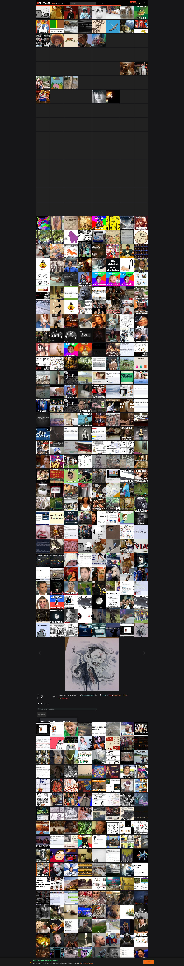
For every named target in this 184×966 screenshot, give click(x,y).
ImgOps (104, 695)
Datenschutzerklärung (86, 963)
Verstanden (148, 962)
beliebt (58, 3)
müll (62, 3)
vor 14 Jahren (63, 695)
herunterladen (117, 695)
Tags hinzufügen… (64, 698)
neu (53, 3)
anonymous (73, 695)
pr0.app (133, 2)
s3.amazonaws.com (87, 695)
